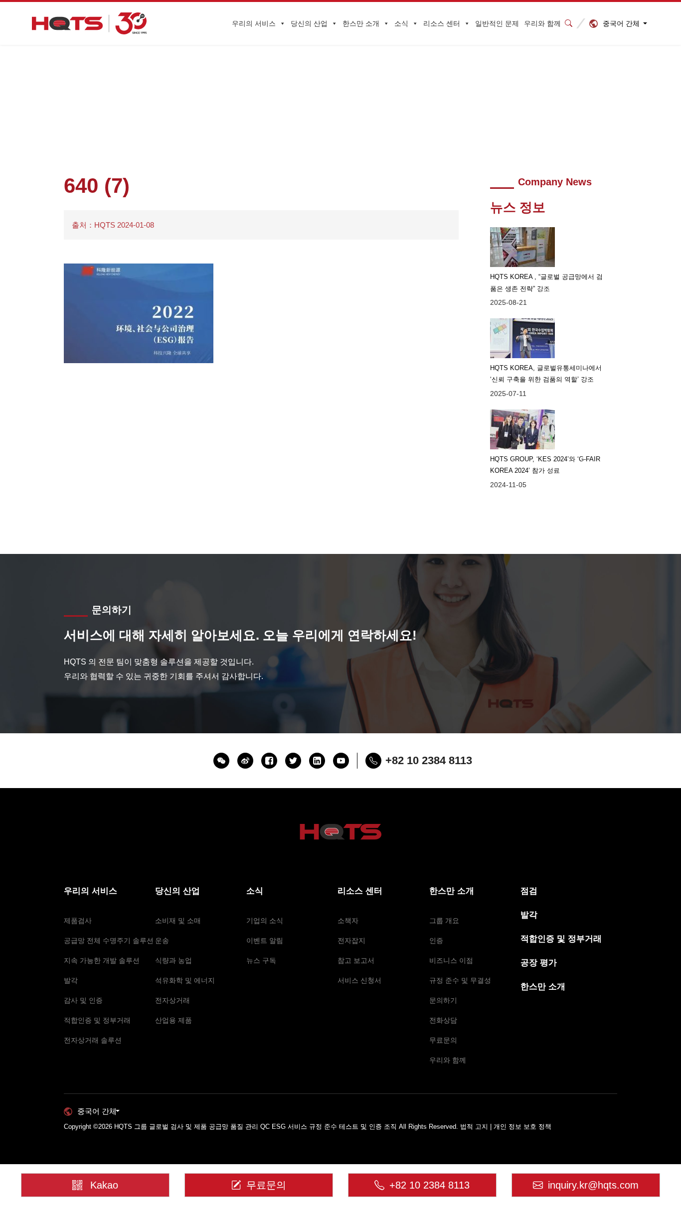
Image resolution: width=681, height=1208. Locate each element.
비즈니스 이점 (451, 960)
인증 (436, 940)
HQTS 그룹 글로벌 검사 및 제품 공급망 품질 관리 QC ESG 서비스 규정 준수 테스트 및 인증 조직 (255, 1126)
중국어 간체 (621, 23)
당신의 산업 (309, 23)
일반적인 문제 (497, 23)
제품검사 (78, 921)
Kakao (104, 1185)
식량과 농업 (173, 960)
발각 (71, 980)
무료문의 (443, 1040)
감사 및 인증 (83, 1000)
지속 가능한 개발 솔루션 (102, 960)
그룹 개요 (444, 921)
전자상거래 (172, 1000)
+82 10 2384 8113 (429, 1185)
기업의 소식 (264, 921)
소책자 (348, 921)
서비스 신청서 (359, 980)
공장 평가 (538, 962)
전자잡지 (351, 940)
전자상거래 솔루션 (93, 1040)
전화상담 (443, 1020)
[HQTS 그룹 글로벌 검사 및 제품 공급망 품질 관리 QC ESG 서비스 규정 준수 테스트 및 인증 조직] (89, 23)
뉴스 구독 (261, 960)
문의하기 (443, 1000)
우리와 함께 (542, 23)
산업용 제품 (173, 1020)
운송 (162, 940)
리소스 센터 (441, 23)
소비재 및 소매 (178, 921)
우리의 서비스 (254, 23)
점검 (528, 891)
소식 (401, 23)
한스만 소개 (360, 23)
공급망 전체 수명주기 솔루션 (109, 940)
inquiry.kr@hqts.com (593, 1185)
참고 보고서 (356, 960)
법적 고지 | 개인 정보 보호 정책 (505, 1126)
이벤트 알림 (264, 940)
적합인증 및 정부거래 (97, 1020)
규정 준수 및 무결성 (460, 980)
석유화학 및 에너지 (185, 980)
